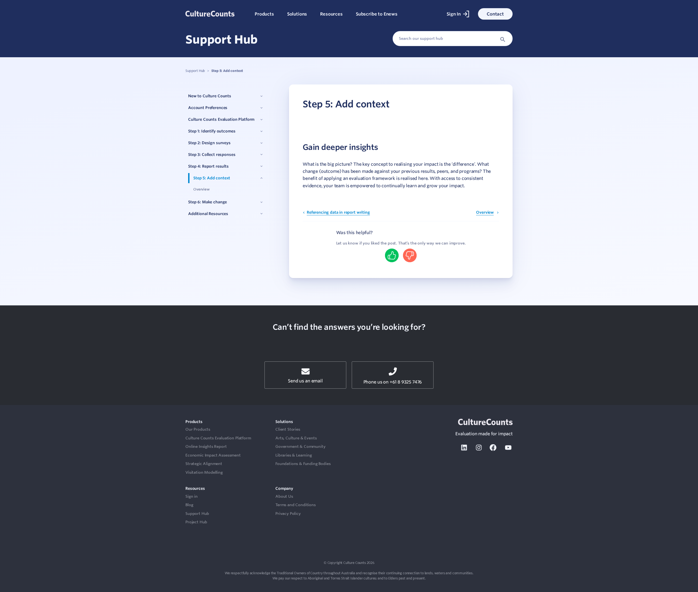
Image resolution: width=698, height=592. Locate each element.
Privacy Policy (288, 513)
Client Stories (287, 429)
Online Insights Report (206, 446)
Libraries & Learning (293, 455)
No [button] (410, 255)
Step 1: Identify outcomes (212, 131)
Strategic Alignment (203, 463)
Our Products (197, 429)
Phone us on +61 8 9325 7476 (392, 382)
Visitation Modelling (204, 472)
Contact (495, 14)
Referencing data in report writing (338, 212)
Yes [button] (391, 255)
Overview (201, 189)
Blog (189, 504)
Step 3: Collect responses (212, 154)
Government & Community (300, 446)
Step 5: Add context (211, 178)
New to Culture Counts (209, 96)
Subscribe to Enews (377, 14)
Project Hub (196, 521)
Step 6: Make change (207, 202)
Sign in (191, 496)
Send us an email (305, 380)
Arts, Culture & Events (296, 438)
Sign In (454, 14)
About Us (284, 496)
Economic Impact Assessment (213, 455)
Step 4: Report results (208, 166)
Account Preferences (207, 107)
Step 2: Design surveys (209, 143)
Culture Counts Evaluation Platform (221, 119)
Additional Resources (208, 213)
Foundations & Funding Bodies (303, 463)
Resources (331, 14)
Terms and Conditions (295, 504)
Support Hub (195, 70)
